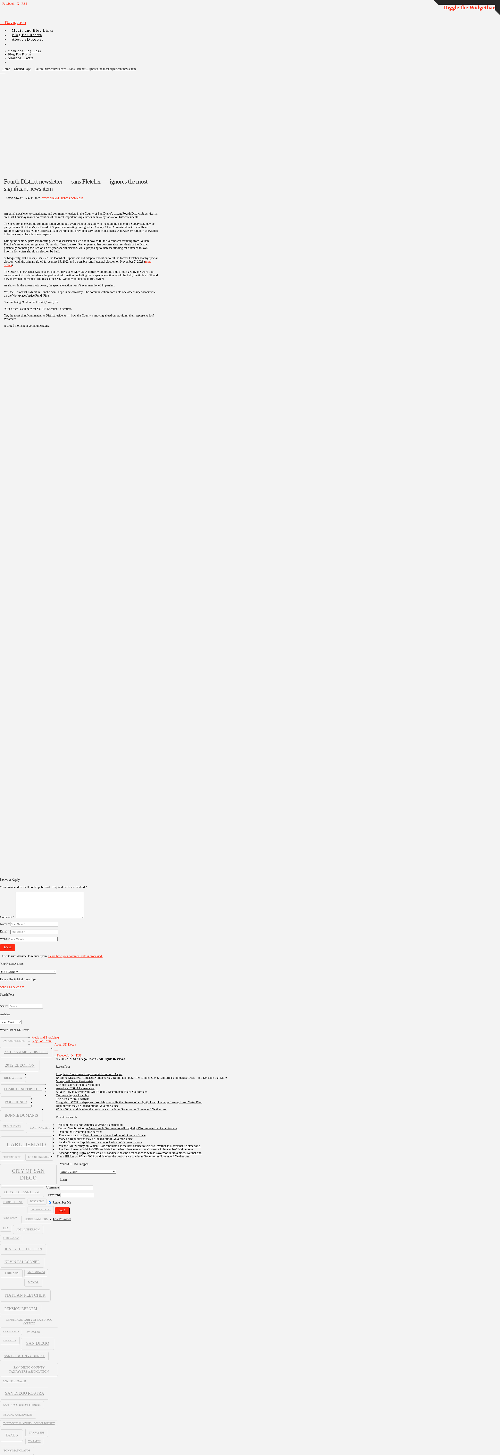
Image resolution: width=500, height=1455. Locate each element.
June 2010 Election (23, 1249)
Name (5, 924)
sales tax (9, 1340)
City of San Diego (28, 1174)
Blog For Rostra (42, 1041)
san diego (37, 1343)
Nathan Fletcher (25, 1295)
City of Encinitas (39, 1157)
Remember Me (61, 1202)
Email (5, 931)
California (40, 1128)
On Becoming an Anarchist (72, 1095)
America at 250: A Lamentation (75, 1088)
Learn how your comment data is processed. (75, 956)
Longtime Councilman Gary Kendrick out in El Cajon (89, 1074)
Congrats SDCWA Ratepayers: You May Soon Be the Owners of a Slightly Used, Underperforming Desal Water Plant (129, 1102)
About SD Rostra (65, 1044)
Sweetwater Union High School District (29, 1423)
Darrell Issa (13, 1202)
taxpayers (37, 1432)
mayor (33, 1282)
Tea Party (34, 1441)
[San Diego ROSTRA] (15, 42)
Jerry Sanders (36, 1219)
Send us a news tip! (12, 987)
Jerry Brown (10, 1218)
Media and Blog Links (45, 1037)
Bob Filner (16, 1102)
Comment (7, 917)
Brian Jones (12, 1126)
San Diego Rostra (24, 1393)
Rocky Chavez (11, 1332)
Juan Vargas (11, 1238)
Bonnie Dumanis (21, 1115)
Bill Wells (13, 1077)
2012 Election (20, 1065)
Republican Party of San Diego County (29, 1321)
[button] (13, 22)
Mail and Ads (36, 1272)
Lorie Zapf (11, 1273)
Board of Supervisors (23, 1089)
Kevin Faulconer (22, 1262)
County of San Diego (22, 1192)
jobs (6, 1228)
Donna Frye (37, 1201)
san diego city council (24, 1356)
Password (54, 1194)
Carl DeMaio (26, 1144)
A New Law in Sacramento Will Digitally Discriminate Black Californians (101, 1091)
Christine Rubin (12, 1157)
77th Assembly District (26, 1052)
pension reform (20, 1309)
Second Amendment (18, 1414)
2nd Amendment (15, 1041)
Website (5, 939)
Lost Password (62, 1219)
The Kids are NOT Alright (72, 1098)
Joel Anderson (28, 1229)
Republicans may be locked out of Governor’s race (87, 1105)
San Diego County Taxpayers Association (29, 1369)
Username (52, 1187)
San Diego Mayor (14, 1381)
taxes (11, 1435)
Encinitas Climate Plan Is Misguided (78, 1084)
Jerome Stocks (40, 1209)
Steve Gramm (50, 198)
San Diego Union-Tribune (22, 1404)
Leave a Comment (72, 198)
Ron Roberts (33, 1332)
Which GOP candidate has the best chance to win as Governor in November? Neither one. (111, 1109)
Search (4, 1006)
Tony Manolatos (17, 1450)
